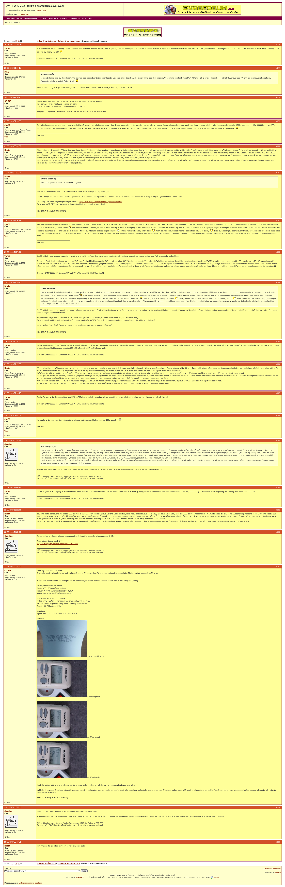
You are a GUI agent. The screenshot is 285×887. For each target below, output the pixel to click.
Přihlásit (63, 18)
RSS (90, 18)
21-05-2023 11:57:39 (12, 252)
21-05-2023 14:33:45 (12, 282)
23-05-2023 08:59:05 (12, 807)
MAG (6, 72)
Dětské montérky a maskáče (30, 883)
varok (7, 48)
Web (6, 137)
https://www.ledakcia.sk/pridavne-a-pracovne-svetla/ (100, 202)
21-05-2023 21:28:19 (12, 393)
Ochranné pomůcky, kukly (69, 41)
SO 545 (7, 101)
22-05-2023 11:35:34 (12, 532)
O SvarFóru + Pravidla (272, 868)
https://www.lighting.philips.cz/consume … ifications (57, 544)
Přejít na (7, 868)
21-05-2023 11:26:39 (12, 220)
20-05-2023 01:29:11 (12, 68)
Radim (7, 150)
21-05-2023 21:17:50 (12, 364)
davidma (8, 444)
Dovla (7, 176)
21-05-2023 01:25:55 (12, 121)
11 (19, 41)
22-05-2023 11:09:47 (12, 488)
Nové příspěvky (30, 18)
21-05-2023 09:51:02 (12, 146)
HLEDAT (43, 18)
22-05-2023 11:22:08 (12, 510)
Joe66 (7, 125)
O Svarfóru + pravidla (77, 18)
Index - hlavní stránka (13, 18)
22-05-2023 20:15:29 (12, 567)
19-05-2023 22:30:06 (12, 45)
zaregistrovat (41, 10)
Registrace (53, 18)
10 (16, 41)
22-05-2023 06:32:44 (12, 440)
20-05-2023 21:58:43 (12, 97)
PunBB (278, 872)
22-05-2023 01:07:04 (12, 415)
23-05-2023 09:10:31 (12, 842)
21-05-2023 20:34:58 (12, 341)
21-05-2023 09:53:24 (12, 173)
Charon (7, 570)
